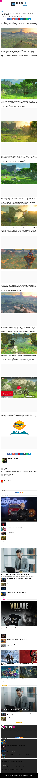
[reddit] (16, 19)
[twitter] (11, 19)
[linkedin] (21, 19)
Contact (11, 775)
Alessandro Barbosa (4, 16)
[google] (13, 19)
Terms (20, 775)
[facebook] (8, 19)
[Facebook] (16, 492)
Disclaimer (31, 775)
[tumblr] (24, 19)
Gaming (2, 11)
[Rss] (22, 492)
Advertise (16, 775)
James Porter (3, 710)
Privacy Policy (25, 775)
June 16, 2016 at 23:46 (7, 469)
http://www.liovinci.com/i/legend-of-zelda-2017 (30, 471)
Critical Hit (7, 775)
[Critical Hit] (19, 1)
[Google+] (20, 492)
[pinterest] (19, 19)
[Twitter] (18, 492)
